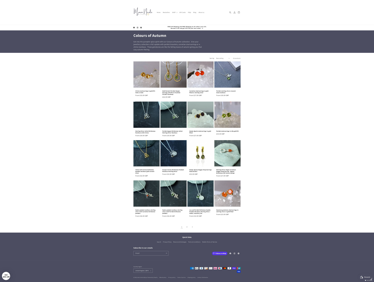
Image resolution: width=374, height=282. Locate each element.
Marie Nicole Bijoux (142, 277)
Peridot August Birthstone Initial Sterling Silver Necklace (172, 132)
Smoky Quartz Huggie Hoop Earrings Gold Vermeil (200, 170)
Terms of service (181, 277)
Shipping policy (191, 277)
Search (159, 242)
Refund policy (162, 277)
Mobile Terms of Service (209, 242)
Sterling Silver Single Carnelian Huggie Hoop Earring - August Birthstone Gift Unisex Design (226, 171)
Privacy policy (172, 277)
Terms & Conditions (194, 242)
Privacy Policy (167, 242)
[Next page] (192, 227)
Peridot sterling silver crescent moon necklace (226, 91)
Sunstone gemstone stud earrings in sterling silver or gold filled (227, 210)
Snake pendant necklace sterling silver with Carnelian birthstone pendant (145, 211)
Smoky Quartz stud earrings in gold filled (200, 132)
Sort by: (212, 58)
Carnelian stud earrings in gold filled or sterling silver (198, 91)
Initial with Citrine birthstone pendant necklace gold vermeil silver (144, 171)
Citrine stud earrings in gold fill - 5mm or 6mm (145, 91)
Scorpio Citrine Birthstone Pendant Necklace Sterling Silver (173, 170)
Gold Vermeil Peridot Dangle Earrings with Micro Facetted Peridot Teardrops (171, 92)
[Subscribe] (166, 253)
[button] (174, 12)
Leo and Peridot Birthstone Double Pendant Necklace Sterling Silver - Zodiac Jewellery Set (200, 211)
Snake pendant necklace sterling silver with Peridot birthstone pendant (172, 211)
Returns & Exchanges (179, 242)
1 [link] (181, 227)
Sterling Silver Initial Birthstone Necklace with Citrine (145, 132)
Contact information (202, 277)
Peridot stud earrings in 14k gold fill (227, 131)
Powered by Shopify (153, 277)
